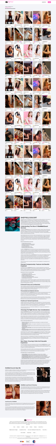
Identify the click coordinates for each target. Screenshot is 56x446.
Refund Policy (29, 432)
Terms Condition (23, 432)
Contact (34, 432)
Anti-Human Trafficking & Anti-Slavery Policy (34, 429)
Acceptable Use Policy (22, 429)
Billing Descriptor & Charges (13, 429)
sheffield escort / (10, 6)
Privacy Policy (45, 429)
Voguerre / (6, 6)
